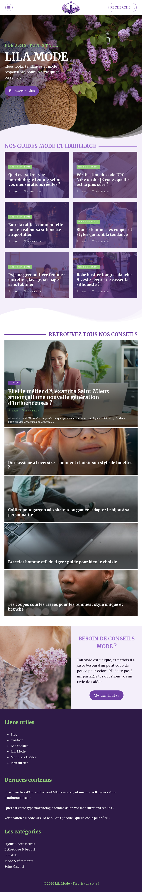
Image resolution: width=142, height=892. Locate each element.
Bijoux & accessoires (19, 844)
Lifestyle (14, 382)
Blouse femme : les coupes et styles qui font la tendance (104, 232)
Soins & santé (14, 866)
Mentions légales (23, 757)
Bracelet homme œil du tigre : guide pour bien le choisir (62, 562)
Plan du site (19, 763)
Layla (15, 191)
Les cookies (19, 746)
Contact (17, 740)
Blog (14, 734)
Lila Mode (18, 751)
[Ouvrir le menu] (9, 7)
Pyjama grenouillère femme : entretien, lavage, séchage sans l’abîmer (36, 280)
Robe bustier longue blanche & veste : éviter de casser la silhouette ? (104, 280)
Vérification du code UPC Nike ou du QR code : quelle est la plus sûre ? (103, 179)
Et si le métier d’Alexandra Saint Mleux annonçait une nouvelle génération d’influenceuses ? (59, 397)
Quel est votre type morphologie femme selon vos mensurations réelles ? (34, 179)
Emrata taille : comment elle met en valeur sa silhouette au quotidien (35, 229)
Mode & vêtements (20, 166)
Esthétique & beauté (20, 849)
